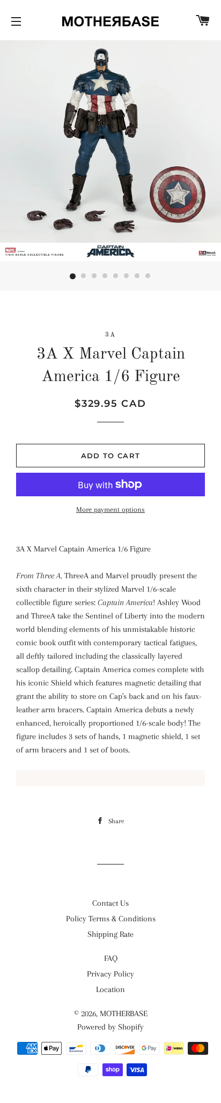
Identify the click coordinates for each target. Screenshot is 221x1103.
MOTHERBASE (124, 1013)
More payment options (110, 509)
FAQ (110, 958)
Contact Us (110, 903)
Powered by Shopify (110, 1027)
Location (110, 989)
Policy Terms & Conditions (111, 918)
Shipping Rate (110, 934)
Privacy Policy (110, 974)
